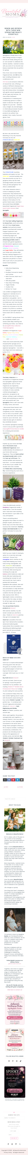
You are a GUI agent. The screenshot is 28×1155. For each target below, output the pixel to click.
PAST (6, 787)
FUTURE (20, 787)
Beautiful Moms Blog (14, 13)
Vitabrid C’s (12, 706)
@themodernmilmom (14, 963)
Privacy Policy (8, 1152)
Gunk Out (16, 615)
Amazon (15, 678)
